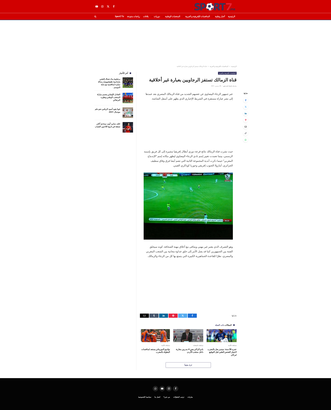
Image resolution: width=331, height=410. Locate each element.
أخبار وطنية (220, 16)
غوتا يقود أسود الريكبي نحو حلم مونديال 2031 (107, 110)
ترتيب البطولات (178, 397)
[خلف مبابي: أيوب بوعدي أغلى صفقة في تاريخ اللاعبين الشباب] (128, 127)
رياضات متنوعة (133, 16)
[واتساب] (245, 139)
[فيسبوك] (245, 100)
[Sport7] (210, 6)
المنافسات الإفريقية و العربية (197, 16)
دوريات (157, 16)
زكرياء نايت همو (227, 86)
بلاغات (146, 16)
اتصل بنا (157, 397)
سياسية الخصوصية (144, 397)
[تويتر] (245, 106)
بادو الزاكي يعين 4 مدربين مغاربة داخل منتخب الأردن (189, 351)
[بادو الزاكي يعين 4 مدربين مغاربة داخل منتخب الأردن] (188, 335)
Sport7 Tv (119, 16)
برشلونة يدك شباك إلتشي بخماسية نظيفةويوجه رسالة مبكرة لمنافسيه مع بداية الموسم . (109, 83)
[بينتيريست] (245, 120)
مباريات (190, 397)
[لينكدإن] (245, 113)
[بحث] (95, 16)
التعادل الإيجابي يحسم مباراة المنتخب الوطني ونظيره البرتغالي (108, 97)
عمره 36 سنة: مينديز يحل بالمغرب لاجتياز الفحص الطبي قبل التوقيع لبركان (222, 352)
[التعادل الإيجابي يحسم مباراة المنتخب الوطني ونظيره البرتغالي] (128, 98)
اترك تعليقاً (188, 365)
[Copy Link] (245, 133)
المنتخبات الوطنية (172, 16)
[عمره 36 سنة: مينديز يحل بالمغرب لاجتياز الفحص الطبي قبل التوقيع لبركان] (222, 335)
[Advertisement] (165, 43)
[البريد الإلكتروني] (245, 126)
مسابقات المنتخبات (198, 345)
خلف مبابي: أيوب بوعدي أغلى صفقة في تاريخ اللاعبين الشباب (107, 125)
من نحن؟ (167, 397)
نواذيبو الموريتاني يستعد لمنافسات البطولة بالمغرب (155, 351)
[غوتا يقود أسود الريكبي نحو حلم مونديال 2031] (128, 112)
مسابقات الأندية (232, 345)
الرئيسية (231, 16)
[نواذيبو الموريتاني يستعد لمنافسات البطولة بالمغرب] (155, 335)
